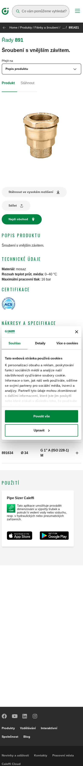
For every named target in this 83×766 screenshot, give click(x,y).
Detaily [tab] (40, 343)
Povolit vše (41, 416)
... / (64, 27)
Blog (26, 736)
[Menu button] (77, 11)
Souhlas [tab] (15, 343)
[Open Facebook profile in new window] (4, 716)
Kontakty (40, 755)
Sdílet (13, 205)
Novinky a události (15, 755)
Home (13, 27)
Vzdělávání (28, 728)
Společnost (10, 736)
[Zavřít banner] (76, 331)
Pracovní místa (63, 755)
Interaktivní (49, 728)
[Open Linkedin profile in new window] (25, 716)
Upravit (39, 430)
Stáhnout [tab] (27, 83)
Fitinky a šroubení (46, 27)
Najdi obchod (18, 219)
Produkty (26, 27)
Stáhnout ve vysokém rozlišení (31, 192)
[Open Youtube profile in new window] (14, 716)
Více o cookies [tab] (67, 343)
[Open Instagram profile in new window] (35, 716)
